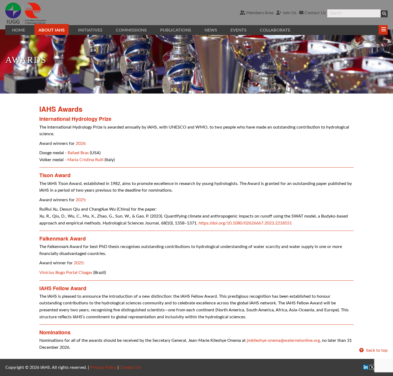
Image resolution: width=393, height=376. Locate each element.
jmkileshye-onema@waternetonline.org (283, 340)
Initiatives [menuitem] (90, 30)
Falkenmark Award (62, 238)
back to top (376, 350)
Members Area (259, 13)
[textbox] (354, 13)
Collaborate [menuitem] (275, 30)
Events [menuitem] (238, 30)
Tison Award (55, 175)
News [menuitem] (211, 30)
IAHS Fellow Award (62, 288)
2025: (81, 200)
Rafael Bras (78, 153)
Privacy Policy (103, 367)
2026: (81, 143)
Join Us (289, 13)
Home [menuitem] (18, 30)
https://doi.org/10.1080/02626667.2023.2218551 (245, 223)
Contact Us (314, 13)
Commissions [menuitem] (131, 30)
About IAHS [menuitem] (51, 30)
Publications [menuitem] (175, 30)
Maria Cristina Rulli (85, 160)
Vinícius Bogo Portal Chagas (65, 272)
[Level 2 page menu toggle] (383, 29)
